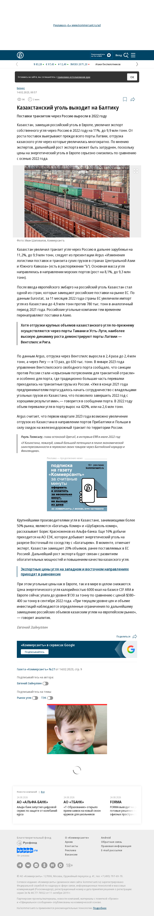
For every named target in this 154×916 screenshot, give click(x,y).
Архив (69, 842)
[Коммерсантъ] (20, 55)
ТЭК (43, 698)
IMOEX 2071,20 (78, 64)
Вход (119, 55)
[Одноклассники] (44, 865)
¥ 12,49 (62, 64)
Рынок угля (24, 698)
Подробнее (99, 908)
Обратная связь (111, 842)
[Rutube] (53, 865)
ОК (132, 77)
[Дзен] (36, 865)
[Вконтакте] (28, 865)
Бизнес (21, 88)
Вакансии (71, 854)
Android (106, 837)
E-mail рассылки (111, 850)
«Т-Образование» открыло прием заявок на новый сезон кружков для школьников (82, 810)
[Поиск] (126, 55)
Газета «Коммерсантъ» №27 (36, 669)
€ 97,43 (50, 64)
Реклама (70, 850)
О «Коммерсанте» (77, 837)
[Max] (61, 865)
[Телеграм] (20, 865)
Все (43, 791)
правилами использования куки (73, 76)
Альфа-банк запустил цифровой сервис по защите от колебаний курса (37, 810)
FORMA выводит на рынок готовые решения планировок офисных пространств (129, 810)
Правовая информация (116, 846)
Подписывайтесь (35, 652)
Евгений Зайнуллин (29, 683)
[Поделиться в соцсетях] (132, 99)
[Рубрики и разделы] (133, 55)
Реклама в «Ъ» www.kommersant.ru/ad (77, 25)
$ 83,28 (38, 64)
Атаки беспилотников (108, 64)
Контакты (71, 846)
